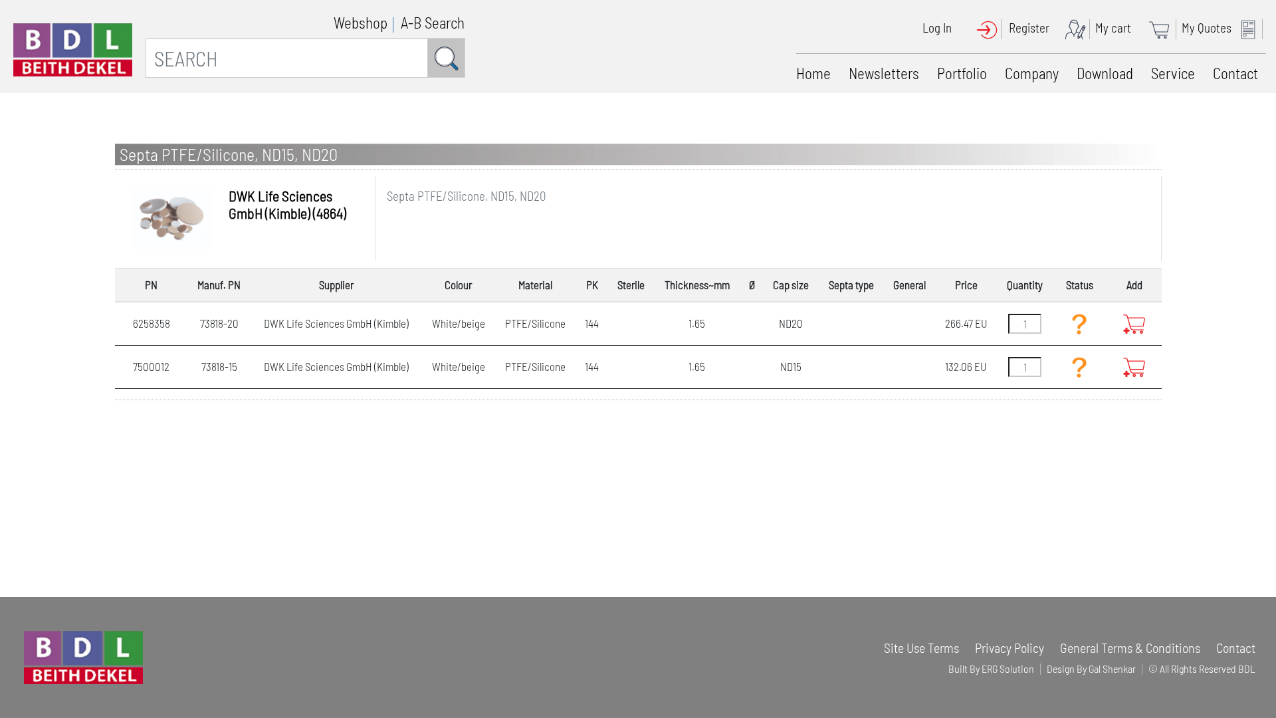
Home (813, 73)
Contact (1235, 73)
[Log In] (991, 27)
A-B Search (433, 22)
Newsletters (884, 73)
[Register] (1078, 27)
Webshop (360, 22)
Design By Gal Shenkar (1091, 668)
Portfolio (962, 73)
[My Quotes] (1251, 27)
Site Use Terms (921, 648)
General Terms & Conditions (1130, 648)
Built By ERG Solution (991, 668)
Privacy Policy (1009, 648)
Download (1105, 73)
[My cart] (1164, 27)
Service (1173, 73)
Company (1032, 73)
